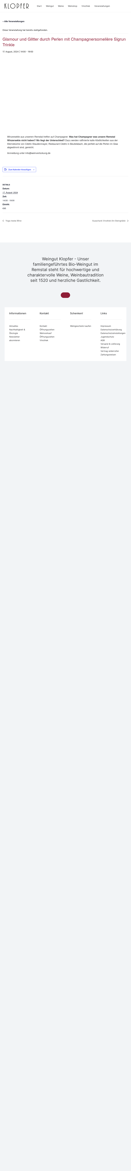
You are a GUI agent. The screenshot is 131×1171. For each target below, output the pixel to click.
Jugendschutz (107, 336)
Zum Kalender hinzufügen (19, 169)
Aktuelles (13, 326)
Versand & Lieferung (110, 344)
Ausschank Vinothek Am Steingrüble (109, 220)
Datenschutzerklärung (111, 329)
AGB (103, 340)
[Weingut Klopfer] (17, 6)
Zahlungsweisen (108, 354)
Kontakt (43, 326)
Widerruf (105, 347)
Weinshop (72, 6)
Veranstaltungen (102, 6)
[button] (65, 295)
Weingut (50, 6)
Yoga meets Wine (13, 220)
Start (39, 6)
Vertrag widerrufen (110, 351)
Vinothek (85, 6)
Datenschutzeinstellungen (113, 333)
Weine (61, 6)
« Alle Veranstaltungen (13, 21)
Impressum (106, 326)
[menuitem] (39, 6)
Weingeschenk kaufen (80, 326)
